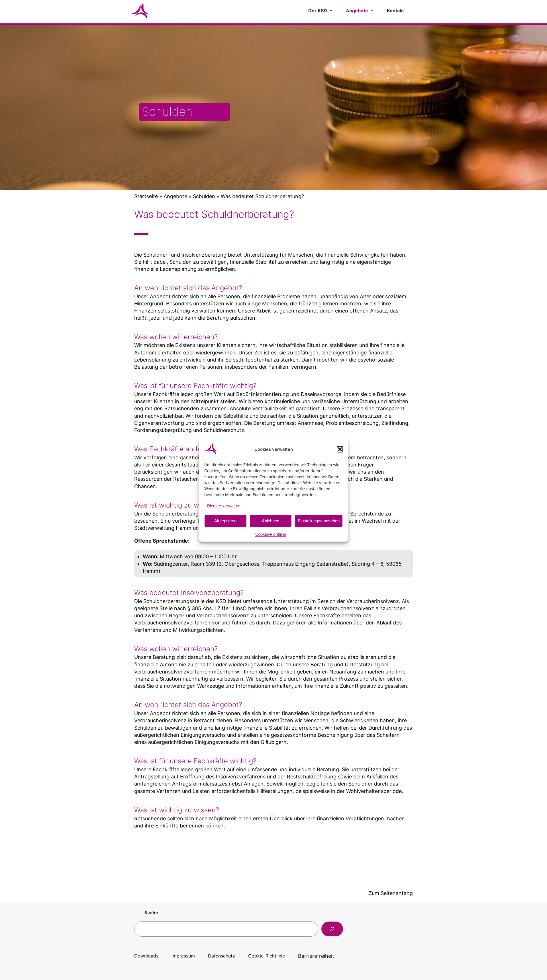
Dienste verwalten (223, 505)
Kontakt (395, 10)
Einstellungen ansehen (319, 520)
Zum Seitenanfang (391, 893)
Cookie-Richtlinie (270, 534)
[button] (340, 449)
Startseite (146, 196)
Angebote (357, 10)
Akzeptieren (225, 520)
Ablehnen (270, 520)
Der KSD (317, 10)
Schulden (204, 196)
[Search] (332, 929)
